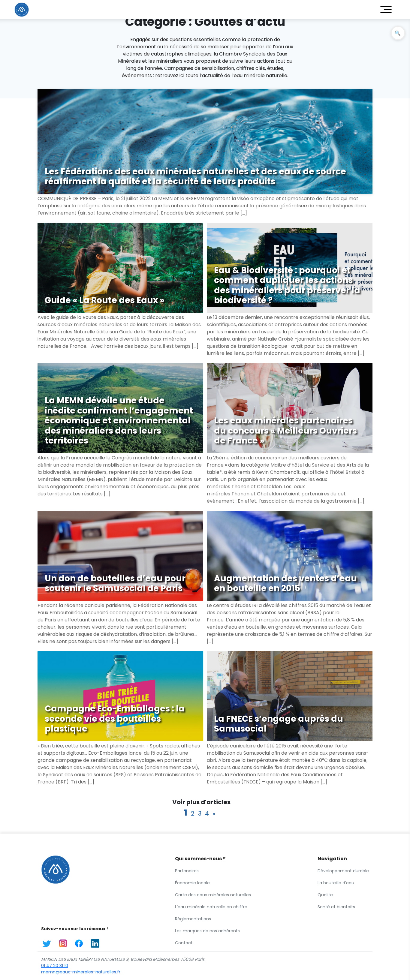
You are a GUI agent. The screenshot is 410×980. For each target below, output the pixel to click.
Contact (184, 943)
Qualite (325, 895)
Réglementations (193, 919)
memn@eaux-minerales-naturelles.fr (80, 972)
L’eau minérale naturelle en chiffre (211, 907)
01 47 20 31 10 (54, 966)
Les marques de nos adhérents (207, 931)
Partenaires (187, 871)
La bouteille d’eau (336, 883)
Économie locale (192, 883)
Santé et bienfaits (336, 907)
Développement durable (343, 871)
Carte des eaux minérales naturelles (213, 895)
